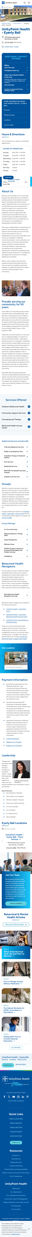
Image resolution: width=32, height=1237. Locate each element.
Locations (13, 1059)
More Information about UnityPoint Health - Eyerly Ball (15, 103)
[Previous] (2, 661)
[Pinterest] (27, 1097)
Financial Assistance (12, 739)
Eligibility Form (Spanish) (14, 745)
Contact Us (8, 1065)
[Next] (30, 661)
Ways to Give (22, 1059)
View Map (8, 177)
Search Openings (16, 903)
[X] (9, 1097)
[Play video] (16, 288)
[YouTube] (14, 1097)
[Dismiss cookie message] (29, 1229)
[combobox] (16, 924)
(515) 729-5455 (9, 67)
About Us (5, 1059)
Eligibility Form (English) (14, 742)
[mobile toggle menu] (24, 2)
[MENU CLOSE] (29, 2)
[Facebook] (4, 1097)
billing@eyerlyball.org (11, 70)
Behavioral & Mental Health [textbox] (15, 924)
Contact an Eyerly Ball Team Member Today (13, 90)
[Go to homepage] (9, 2)
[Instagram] (18, 1097)
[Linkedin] (23, 1097)
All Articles (16, 1047)
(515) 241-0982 (7, 518)
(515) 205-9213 (9, 85)
